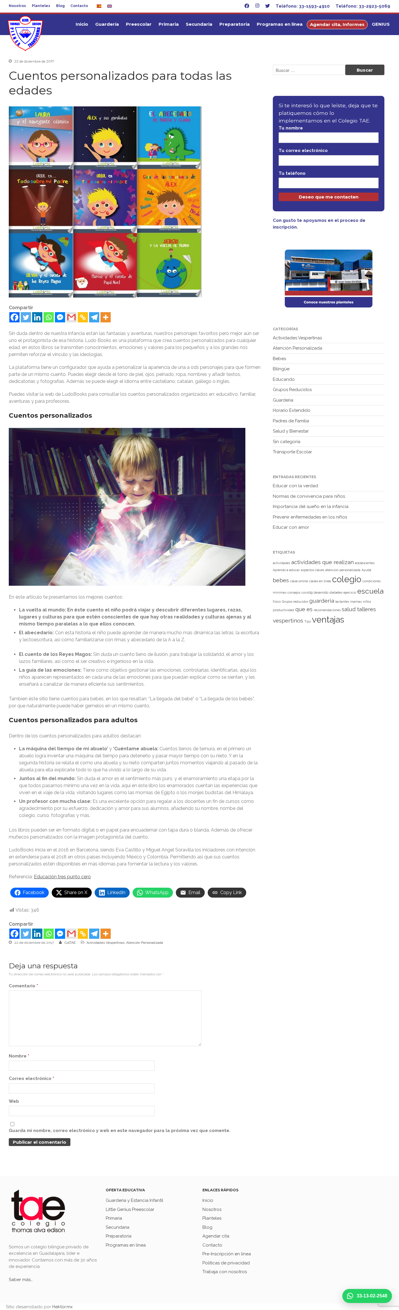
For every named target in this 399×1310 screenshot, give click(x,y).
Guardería (107, 24)
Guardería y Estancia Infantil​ (134, 1200)
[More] (105, 317)
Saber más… (21, 1279)
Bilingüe (281, 368)
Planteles (41, 6)
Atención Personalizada (144, 943)
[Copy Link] (83, 317)
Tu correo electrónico (303, 150)
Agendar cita (215, 1236)
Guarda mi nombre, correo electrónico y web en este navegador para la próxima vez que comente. (119, 1130)
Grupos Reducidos (292, 389)
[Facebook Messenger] (60, 317)
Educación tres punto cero (62, 876)
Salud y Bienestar (291, 431)
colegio (346, 579)
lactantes (342, 601)
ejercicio (350, 592)
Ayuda (366, 570)
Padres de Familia (291, 421)
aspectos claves (312, 570)
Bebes (279, 358)
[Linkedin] (37, 317)
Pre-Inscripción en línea (226, 1254)
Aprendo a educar (286, 570)
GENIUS (381, 24)
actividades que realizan (322, 562)
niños (367, 601)
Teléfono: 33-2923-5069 (363, 6)
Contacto (79, 6)
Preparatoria (234, 24)
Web (14, 1101)
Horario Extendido (291, 410)
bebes (281, 580)
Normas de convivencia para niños (309, 496)
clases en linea (320, 581)
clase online (299, 581)
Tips (307, 621)
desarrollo (321, 592)
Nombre (19, 1056)
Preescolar (139, 24)
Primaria (169, 24)
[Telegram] (94, 317)
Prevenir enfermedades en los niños (310, 517)
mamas (356, 601)
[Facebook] (14, 317)
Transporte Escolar (292, 451)
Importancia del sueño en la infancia (310, 506)
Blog (60, 6)
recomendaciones (327, 610)
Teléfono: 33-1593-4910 (303, 6)
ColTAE (70, 943)
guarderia (321, 600)
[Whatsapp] (49, 317)
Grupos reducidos (295, 601)
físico (277, 601)
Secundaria (199, 24)
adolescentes (364, 563)
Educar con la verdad (295, 485)
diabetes (335, 592)
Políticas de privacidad (226, 1263)
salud (349, 609)
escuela (370, 591)
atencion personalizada (342, 570)
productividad (283, 610)
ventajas (328, 619)
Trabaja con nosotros (224, 1271)
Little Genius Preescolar (130, 1209)
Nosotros (17, 6)
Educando (284, 379)
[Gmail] (71, 317)
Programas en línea (280, 24)
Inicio (82, 24)
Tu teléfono (292, 173)
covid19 (307, 592)
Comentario (23, 985)
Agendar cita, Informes (337, 24)
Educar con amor (291, 527)
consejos (293, 592)
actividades (281, 563)
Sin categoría (286, 441)
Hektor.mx (62, 1306)
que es (304, 609)
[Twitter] (26, 317)
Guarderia (283, 400)
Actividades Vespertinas (105, 943)
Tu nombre (291, 128)
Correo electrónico (31, 1078)
